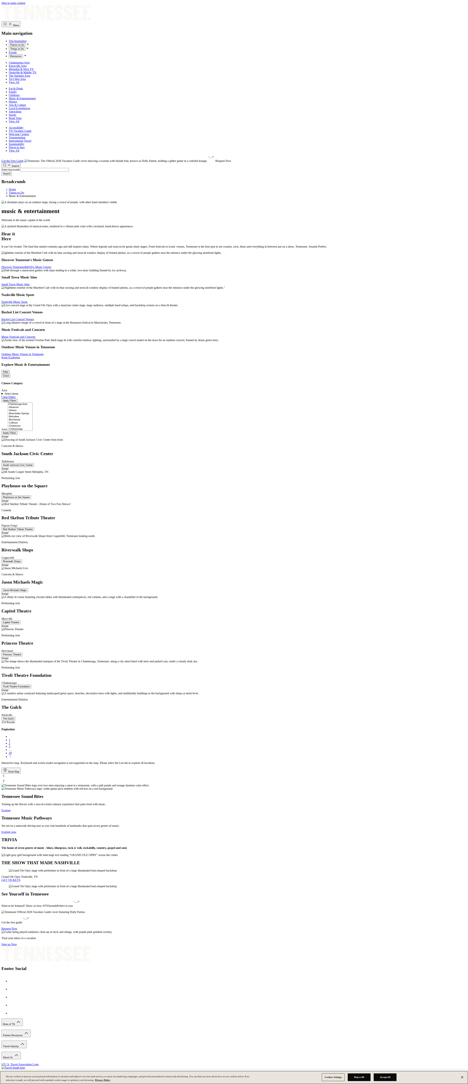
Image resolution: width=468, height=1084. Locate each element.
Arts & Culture (17, 105)
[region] (234, 1077)
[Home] (45, 19)
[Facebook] (12, 981)
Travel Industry (11, 1046)
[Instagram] (12, 989)
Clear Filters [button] (8, 396)
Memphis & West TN (21, 69)
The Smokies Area (19, 75)
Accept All (385, 1077)
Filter (5, 372)
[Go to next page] (10, 756)
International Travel (20, 140)
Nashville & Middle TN (22, 72)
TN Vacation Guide (20, 130)
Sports (12, 114)
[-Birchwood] (20, 419)
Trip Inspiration (18, 41)
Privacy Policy (102, 1080)
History (13, 101)
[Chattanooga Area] (20, 404)
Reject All (359, 1077)
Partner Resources (13, 1035)
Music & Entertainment (22, 98)
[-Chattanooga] (20, 429)
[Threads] (12, 1013)
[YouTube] (12, 1005)
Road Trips (15, 118)
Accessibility (16, 127)
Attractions (15, 111)
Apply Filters (9, 400)
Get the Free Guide (12, 160)
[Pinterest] (12, 997)
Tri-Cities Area (17, 79)
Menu (15, 25)
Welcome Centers (19, 134)
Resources (16, 56)
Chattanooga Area (19, 62)
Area (4, 429)
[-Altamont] (20, 407)
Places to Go (17, 44)
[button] (234, 776)
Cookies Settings (333, 1077)
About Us (8, 1057)
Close (6, 375)
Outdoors (14, 95)
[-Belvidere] (20, 416)
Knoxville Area (18, 65)
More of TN (9, 1024)
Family (13, 91)
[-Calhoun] (20, 422)
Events (13, 52)
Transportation (17, 137)
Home (12, 189)
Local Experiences (19, 108)
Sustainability (16, 144)
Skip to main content (13, 3)
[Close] (462, 1077)
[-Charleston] (20, 426)
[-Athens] (20, 410)
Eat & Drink (16, 88)
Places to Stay (17, 147)
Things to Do (17, 49)
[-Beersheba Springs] (20, 413)
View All (14, 82)
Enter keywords (10, 169)
